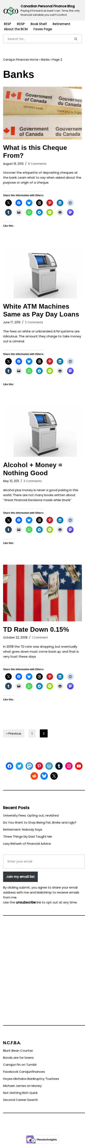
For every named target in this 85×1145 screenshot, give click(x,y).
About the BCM (16, 29)
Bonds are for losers (18, 1057)
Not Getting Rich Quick (20, 1093)
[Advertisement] (42, 972)
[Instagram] (69, 766)
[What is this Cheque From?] (42, 113)
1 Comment (40, 638)
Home (34, 60)
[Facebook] (9, 766)
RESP (7, 24)
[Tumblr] (59, 766)
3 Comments (33, 481)
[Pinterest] (39, 766)
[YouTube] (79, 766)
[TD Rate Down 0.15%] (42, 593)
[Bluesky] (44, 776)
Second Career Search (20, 1100)
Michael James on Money (22, 1086)
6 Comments (37, 164)
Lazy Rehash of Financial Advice (27, 843)
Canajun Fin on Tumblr (20, 1064)
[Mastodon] (29, 766)
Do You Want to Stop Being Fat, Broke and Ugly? (39, 822)
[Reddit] (34, 776)
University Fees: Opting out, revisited (31, 815)
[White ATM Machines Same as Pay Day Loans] (42, 272)
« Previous (13, 733)
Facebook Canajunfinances (24, 1071)
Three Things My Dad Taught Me (27, 836)
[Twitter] (19, 766)
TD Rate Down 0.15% (36, 629)
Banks (45, 60)
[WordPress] (49, 766)
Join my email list (20, 876)
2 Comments (34, 322)
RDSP (21, 24)
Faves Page (42, 29)
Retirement (61, 24)
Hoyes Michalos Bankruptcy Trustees (31, 1078)
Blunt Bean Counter (18, 1050)
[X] (54, 776)
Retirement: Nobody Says (22, 829)
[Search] (76, 38)
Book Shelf (39, 24)
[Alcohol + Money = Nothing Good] (42, 431)
